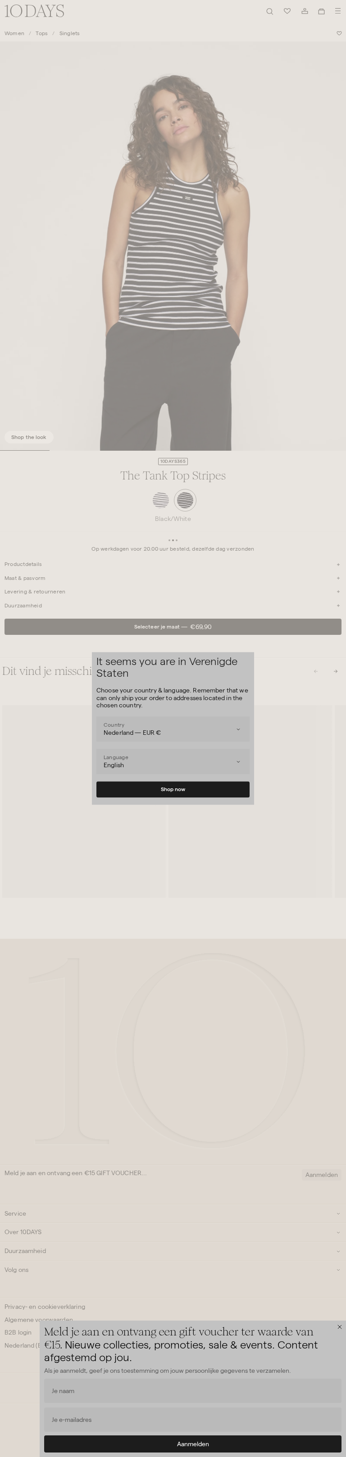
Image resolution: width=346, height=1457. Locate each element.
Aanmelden (193, 1444)
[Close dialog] (339, 1326)
